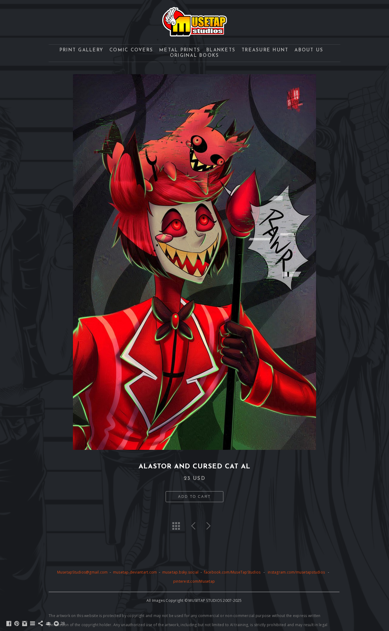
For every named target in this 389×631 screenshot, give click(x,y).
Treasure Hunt (265, 50)
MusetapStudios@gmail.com (83, 572)
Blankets (221, 50)
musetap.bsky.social (181, 572)
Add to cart (194, 497)
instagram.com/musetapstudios (296, 572)
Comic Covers (131, 50)
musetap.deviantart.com (135, 572)
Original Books (194, 55)
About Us (308, 50)
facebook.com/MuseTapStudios (232, 572)
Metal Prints (179, 50)
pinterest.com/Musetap (194, 581)
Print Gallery (81, 50)
